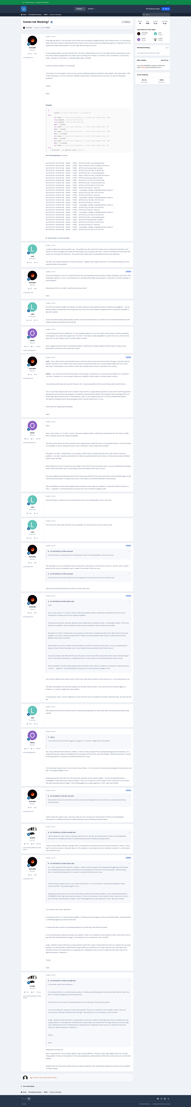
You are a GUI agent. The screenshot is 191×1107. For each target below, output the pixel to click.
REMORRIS (147, 65)
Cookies (24, 1104)
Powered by (161, 1104)
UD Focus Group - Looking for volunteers (37, 2)
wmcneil (158, 67)
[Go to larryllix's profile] (32, 830)
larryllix (32, 838)
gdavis (139, 67)
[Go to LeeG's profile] (32, 249)
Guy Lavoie (140, 65)
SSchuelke (29, 28)
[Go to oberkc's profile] (32, 333)
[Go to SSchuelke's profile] (24, 28)
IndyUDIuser (161, 65)
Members (33, 258)
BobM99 (152, 67)
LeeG (32, 256)
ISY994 (47, 28)
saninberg (154, 65)
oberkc (32, 340)
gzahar (148, 67)
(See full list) (164, 60)
